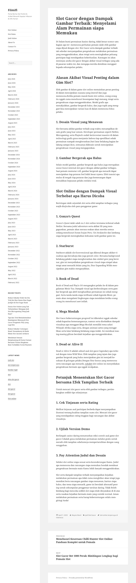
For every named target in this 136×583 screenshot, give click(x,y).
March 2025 (12, 143)
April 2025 (12, 139)
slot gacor (11, 389)
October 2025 (13, 115)
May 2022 (11, 270)
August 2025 (12, 123)
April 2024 (12, 187)
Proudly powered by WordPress (81, 578)
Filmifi (12, 10)
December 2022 (14, 251)
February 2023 (13, 243)
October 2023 (13, 211)
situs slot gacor (13, 379)
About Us (11, 42)
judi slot (11, 360)
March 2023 (12, 239)
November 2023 (14, 207)
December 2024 (14, 155)
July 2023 (11, 223)
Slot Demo (12, 34)
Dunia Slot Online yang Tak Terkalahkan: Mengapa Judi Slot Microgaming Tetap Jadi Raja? (18, 310)
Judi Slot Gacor (90, 515)
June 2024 (12, 179)
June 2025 (12, 131)
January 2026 (13, 103)
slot (9, 374)
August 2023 (12, 219)
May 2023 (11, 231)
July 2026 (11, 79)
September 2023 (14, 215)
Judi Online (12, 38)
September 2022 (14, 262)
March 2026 (12, 95)
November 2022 (14, 255)
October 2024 (13, 163)
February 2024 (13, 195)
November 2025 (14, 111)
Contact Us (12, 46)
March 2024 (12, 191)
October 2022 (13, 258)
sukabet (88, 363)
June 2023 (12, 227)
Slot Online (12, 30)
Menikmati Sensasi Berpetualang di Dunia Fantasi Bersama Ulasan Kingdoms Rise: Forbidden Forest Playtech (20, 341)
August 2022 (12, 266)
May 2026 (11, 87)
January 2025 (13, 151)
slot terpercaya (13, 365)
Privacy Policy (13, 51)
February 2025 (13, 147)
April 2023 (12, 235)
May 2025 (11, 135)
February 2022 (13, 282)
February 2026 (13, 99)
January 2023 (13, 247)
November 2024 (14, 159)
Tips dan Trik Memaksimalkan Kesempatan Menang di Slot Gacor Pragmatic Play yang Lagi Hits (19, 321)
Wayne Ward (76, 515)
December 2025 (14, 107)
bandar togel (13, 370)
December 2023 (14, 203)
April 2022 (12, 274)
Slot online (12, 398)
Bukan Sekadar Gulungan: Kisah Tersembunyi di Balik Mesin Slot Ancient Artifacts (18, 331)
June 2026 (12, 83)
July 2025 (11, 127)
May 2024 (11, 183)
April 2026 (12, 91)
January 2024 (13, 199)
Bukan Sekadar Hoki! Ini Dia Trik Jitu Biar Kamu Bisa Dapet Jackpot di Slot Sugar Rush (19, 300)
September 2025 (14, 119)
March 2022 (12, 278)
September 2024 (14, 167)
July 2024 (11, 175)
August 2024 (12, 171)
